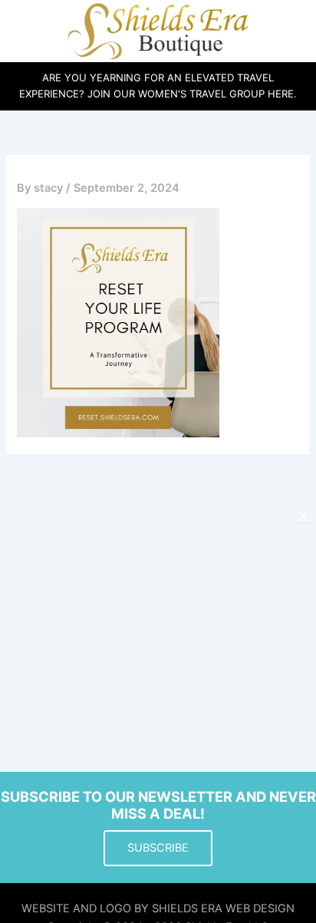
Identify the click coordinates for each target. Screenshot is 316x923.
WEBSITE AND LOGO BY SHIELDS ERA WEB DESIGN (158, 908)
